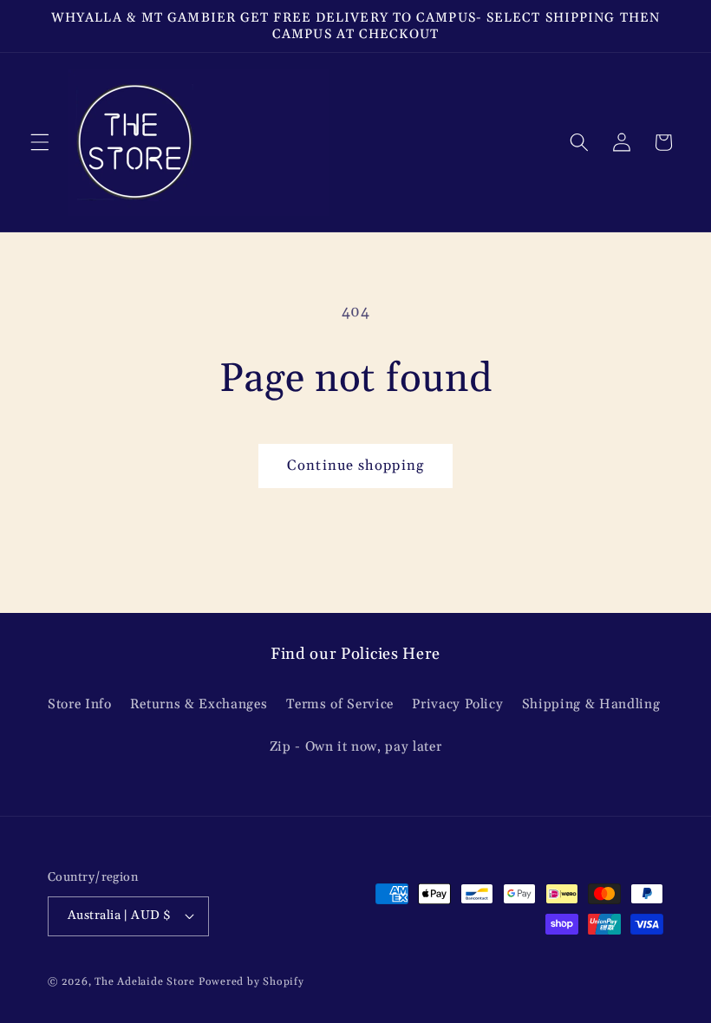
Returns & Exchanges (199, 704)
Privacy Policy (457, 704)
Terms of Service (340, 704)
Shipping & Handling (591, 704)
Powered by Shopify (251, 981)
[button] (40, 142)
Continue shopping (355, 466)
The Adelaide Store (145, 981)
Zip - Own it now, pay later (356, 747)
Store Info (80, 704)
